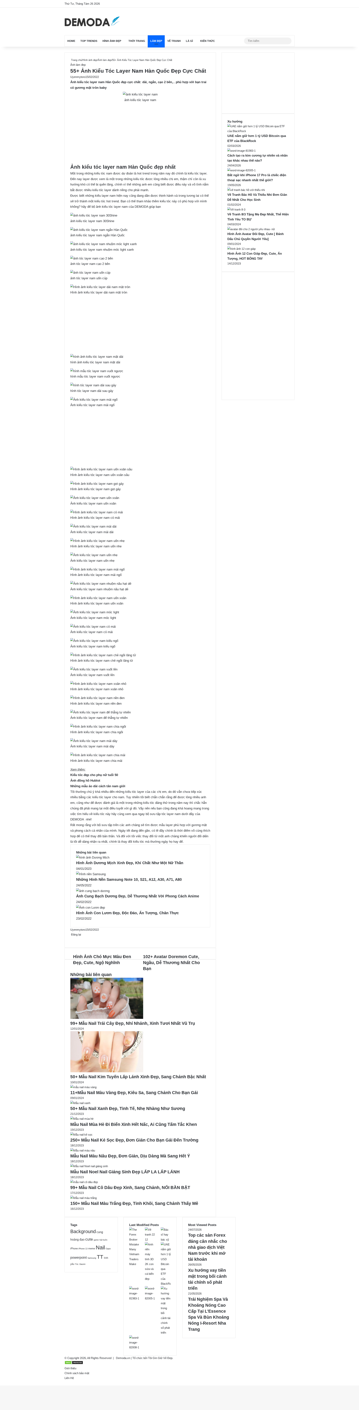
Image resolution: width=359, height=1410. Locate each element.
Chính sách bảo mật (77, 1373)
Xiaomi (82, 1264)
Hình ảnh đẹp (111, 40)
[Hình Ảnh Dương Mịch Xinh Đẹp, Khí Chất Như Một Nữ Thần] (92, 857)
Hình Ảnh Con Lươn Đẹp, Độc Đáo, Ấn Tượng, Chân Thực (127, 913)
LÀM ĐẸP (156, 40)
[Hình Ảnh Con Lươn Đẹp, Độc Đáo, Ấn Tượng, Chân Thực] (90, 907)
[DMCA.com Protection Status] (74, 1363)
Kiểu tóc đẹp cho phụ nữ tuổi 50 (94, 775)
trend (146, 173)
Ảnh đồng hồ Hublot (85, 780)
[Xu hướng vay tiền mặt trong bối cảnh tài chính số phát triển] (166, 1332)
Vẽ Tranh (174, 40)
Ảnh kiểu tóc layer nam (87, 82)
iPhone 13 (83, 1248)
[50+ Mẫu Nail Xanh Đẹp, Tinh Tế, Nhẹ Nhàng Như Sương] (80, 1103)
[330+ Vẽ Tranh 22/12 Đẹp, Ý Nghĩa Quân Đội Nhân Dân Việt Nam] (150, 1239)
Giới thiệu (70, 1368)
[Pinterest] (72, 939)
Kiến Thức (207, 40)
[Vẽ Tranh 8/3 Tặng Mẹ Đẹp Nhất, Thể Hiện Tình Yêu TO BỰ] (236, 209)
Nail (100, 1247)
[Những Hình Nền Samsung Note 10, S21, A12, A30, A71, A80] (91, 874)
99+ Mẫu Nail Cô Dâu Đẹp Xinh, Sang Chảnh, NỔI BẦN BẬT (130, 1187)
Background (83, 1231)
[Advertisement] (140, 136)
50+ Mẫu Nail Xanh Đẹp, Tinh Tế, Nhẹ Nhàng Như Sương (127, 1108)
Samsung (92, 1258)
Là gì (189, 40)
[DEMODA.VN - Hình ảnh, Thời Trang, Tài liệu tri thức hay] (92, 21)
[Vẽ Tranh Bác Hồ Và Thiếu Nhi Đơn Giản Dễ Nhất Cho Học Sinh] (246, 189)
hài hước (103, 1240)
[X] (71, 939)
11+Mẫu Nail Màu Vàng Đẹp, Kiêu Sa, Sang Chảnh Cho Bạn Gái (134, 1092)
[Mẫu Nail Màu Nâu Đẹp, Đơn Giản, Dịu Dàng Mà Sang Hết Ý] (82, 1150)
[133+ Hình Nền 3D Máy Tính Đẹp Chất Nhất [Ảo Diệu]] (150, 1278)
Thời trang (136, 40)
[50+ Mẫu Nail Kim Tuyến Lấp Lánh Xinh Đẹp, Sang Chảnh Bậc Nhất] (106, 1071)
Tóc (77, 1264)
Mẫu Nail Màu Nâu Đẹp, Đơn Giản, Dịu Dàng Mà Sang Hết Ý (130, 1156)
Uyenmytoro (77, 76)
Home (71, 40)
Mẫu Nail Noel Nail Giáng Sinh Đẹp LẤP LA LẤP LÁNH (125, 1171)
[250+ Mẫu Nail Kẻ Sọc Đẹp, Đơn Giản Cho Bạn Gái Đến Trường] (81, 1134)
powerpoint (78, 1257)
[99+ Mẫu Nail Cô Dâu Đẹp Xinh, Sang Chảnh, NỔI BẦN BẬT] (84, 1182)
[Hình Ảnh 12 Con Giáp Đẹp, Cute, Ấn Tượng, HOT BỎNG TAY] (241, 248)
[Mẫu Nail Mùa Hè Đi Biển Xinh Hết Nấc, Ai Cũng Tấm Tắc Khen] (81, 1118)
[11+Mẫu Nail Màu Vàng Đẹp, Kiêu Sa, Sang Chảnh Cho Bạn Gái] (83, 1087)
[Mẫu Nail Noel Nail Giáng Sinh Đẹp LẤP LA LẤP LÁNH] (89, 1166)
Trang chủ (76, 60)
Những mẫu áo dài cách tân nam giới (97, 786)
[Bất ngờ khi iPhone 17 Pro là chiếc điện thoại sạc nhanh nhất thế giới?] (241, 170)
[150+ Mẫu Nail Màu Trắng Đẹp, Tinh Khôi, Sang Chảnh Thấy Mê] (83, 1197)
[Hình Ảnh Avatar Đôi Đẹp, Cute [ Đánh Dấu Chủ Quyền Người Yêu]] (251, 229)
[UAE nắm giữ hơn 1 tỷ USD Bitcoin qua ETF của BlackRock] (258, 131)
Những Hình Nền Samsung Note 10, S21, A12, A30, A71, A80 (129, 879)
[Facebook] (70, 939)
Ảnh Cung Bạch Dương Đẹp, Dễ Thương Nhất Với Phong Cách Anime (137, 896)
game (96, 1240)
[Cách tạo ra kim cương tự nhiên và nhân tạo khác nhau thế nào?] (241, 150)
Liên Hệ (69, 1378)
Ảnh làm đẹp (104, 60)
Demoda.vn (123, 1358)
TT (100, 1257)
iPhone (74, 1248)
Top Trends (88, 40)
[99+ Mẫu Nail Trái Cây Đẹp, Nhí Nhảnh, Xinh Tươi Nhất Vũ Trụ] (106, 1017)
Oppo (108, 1248)
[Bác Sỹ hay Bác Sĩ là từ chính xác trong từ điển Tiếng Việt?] (166, 1239)
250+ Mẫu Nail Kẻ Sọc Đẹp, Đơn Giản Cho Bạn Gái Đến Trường (134, 1140)
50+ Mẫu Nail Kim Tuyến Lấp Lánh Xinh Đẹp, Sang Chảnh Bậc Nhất (138, 1076)
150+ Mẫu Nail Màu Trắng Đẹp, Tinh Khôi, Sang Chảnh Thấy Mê (134, 1203)
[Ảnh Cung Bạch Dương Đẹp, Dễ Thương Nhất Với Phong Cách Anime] (93, 891)
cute (89, 1239)
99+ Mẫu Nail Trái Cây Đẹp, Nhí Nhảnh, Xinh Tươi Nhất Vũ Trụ (132, 1023)
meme (91, 1248)
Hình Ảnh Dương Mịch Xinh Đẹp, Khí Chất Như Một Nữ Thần (129, 863)
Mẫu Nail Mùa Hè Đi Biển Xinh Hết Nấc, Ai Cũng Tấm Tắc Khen (133, 1124)
